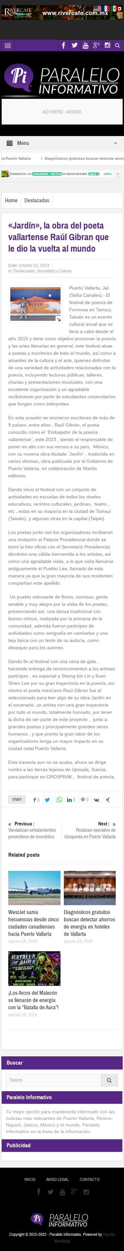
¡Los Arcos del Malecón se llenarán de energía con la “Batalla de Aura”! (33, 1000)
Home (11, 200)
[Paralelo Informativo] (62, 80)
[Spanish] (114, 8)
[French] (106, 8)
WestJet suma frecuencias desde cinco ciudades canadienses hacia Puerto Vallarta (33, 923)
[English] (97, 8)
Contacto (90, 1179)
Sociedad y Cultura (54, 271)
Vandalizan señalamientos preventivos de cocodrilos (32, 830)
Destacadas (36, 200)
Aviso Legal (57, 1179)
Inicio (29, 1179)
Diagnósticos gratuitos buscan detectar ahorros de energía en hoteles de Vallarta (89, 923)
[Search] (109, 1080)
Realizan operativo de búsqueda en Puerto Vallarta (90, 830)
